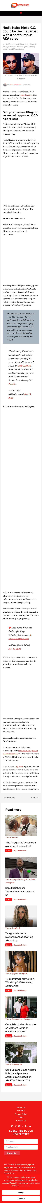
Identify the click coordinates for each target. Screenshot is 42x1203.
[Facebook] (12, 1126)
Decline (21, 1198)
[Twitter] (16, 1126)
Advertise (21, 1111)
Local (8, 851)
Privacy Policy (21, 1114)
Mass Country (26, 95)
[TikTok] (23, 1126)
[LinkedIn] (26, 1126)
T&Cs (21, 1117)
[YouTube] (30, 1126)
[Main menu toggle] (21, 13)
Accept (21, 1192)
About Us (21, 1107)
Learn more (24, 1186)
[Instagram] (19, 1126)
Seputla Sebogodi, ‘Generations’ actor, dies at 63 (20, 891)
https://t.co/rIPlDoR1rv (19, 638)
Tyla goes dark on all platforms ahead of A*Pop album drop (19, 937)
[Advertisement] (21, 182)
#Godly (12, 384)
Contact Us (21, 1121)
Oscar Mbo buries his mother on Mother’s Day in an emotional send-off (21, 1028)
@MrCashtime (24, 366)
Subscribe (11, 1153)
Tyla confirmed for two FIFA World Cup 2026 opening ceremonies (20, 982)
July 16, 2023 (15, 649)
